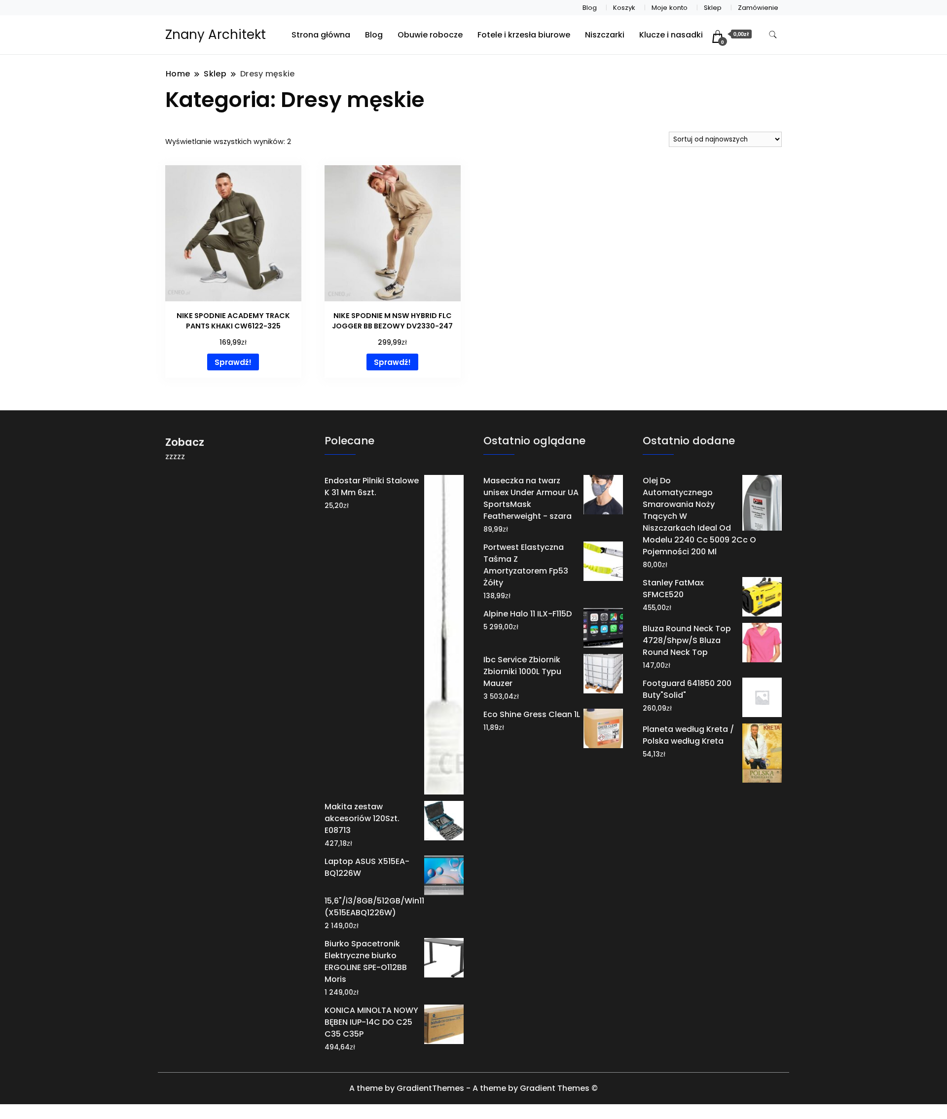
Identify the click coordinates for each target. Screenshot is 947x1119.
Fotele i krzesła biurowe (523, 34)
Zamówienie (758, 7)
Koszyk (624, 7)
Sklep (713, 7)
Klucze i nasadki (671, 34)
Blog (590, 7)
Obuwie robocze (430, 34)
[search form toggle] (773, 35)
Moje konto (670, 7)
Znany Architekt (215, 34)
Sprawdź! (233, 362)
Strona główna (320, 34)
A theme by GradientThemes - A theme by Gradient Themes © (473, 1088)
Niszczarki (604, 34)
